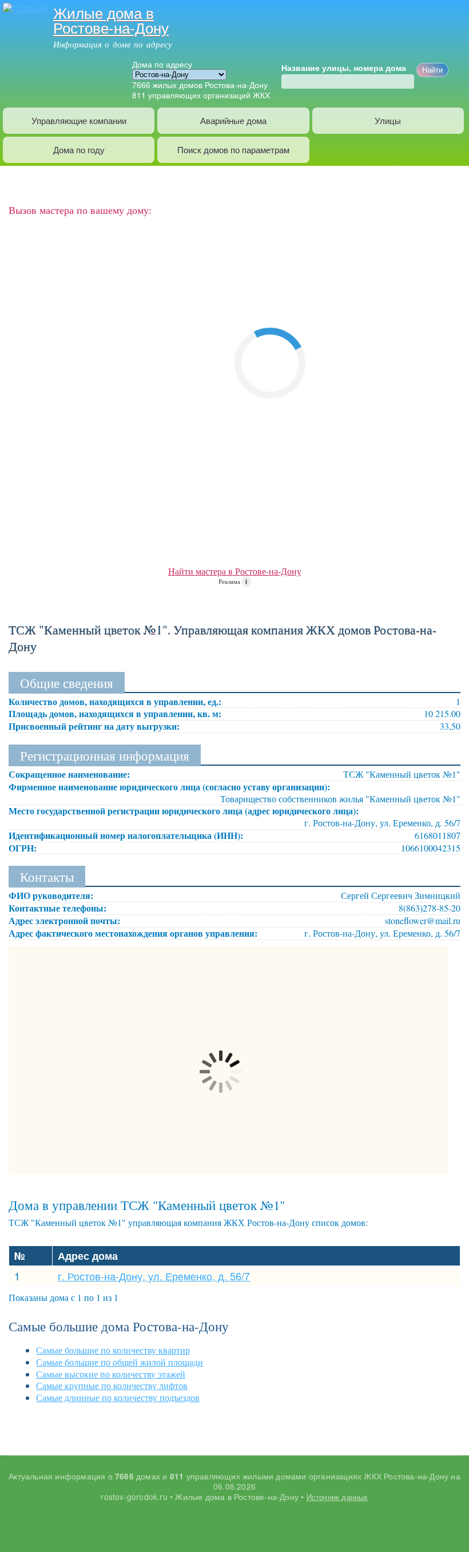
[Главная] (23, 7)
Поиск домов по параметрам (233, 150)
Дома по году (79, 150)
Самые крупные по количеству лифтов (112, 1385)
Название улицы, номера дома (343, 68)
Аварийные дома (233, 120)
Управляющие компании (78, 120)
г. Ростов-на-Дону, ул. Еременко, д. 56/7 (154, 1275)
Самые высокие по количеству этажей (110, 1374)
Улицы (388, 120)
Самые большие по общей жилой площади (119, 1362)
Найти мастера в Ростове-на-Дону (234, 571)
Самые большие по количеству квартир (113, 1350)
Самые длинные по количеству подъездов (118, 1397)
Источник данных (337, 1496)
